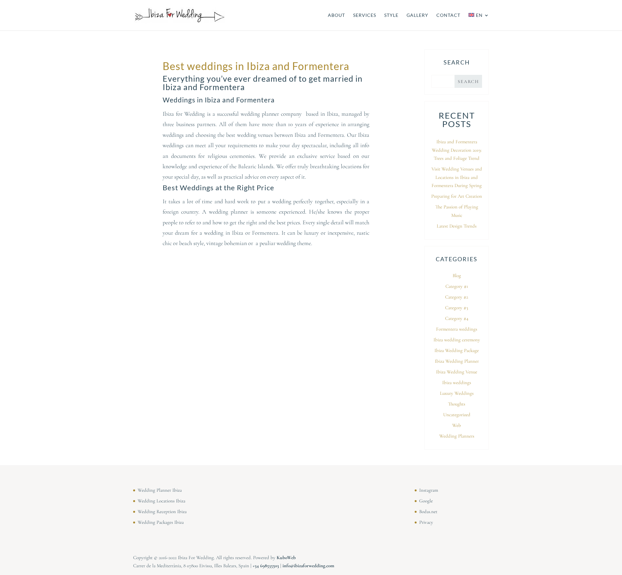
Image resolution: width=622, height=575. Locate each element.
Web (456, 425)
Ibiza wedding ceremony (456, 340)
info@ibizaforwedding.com (308, 566)
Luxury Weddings (457, 393)
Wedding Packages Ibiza (161, 522)
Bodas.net (428, 511)
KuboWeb (286, 557)
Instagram (428, 490)
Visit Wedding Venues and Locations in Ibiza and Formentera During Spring (457, 177)
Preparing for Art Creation (456, 196)
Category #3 (456, 308)
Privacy (426, 522)
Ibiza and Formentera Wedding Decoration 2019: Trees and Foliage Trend (457, 150)
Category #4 (456, 318)
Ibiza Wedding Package (456, 350)
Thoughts (456, 404)
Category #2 (456, 297)
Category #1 (456, 286)
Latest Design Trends (457, 226)
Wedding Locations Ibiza (161, 501)
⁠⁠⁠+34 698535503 (266, 566)
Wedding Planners (456, 436)
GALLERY (417, 15)
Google (426, 501)
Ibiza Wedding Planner (457, 361)
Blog (457, 275)
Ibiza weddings (456, 382)
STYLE (391, 15)
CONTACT (448, 15)
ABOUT (336, 15)
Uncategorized (456, 414)
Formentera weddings (456, 329)
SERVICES (364, 15)
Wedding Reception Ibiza (162, 511)
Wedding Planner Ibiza (160, 490)
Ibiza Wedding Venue (456, 372)
